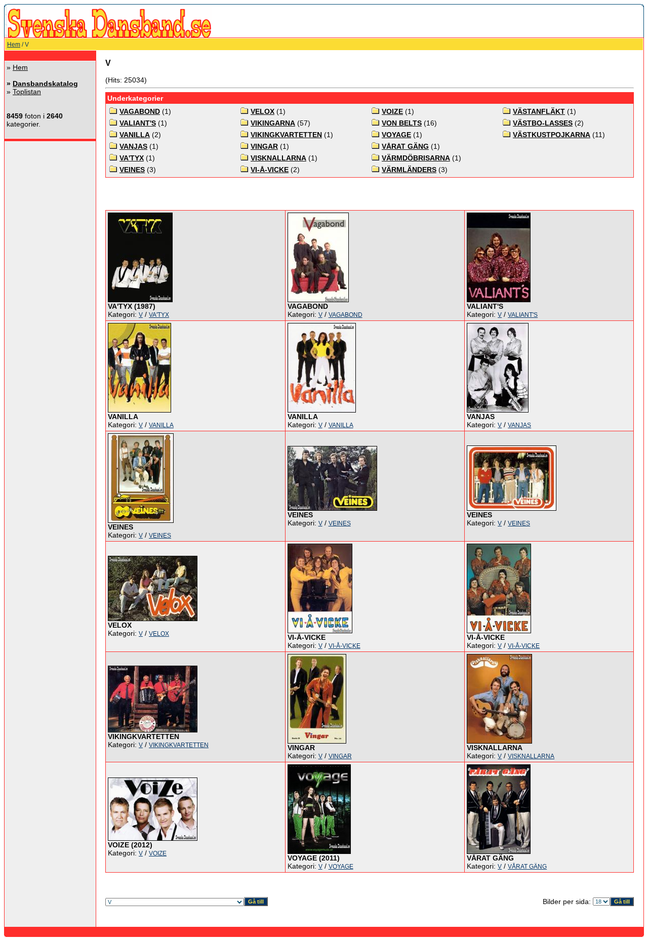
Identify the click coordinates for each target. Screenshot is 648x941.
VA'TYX (131, 158)
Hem (13, 44)
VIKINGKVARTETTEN (286, 135)
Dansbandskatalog (45, 83)
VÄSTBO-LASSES (543, 123)
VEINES (132, 170)
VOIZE (392, 111)
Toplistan (27, 92)
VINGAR (264, 146)
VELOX (262, 111)
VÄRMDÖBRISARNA (416, 158)
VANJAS (133, 146)
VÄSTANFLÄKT (539, 111)
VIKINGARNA (273, 123)
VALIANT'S (137, 123)
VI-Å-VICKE (270, 170)
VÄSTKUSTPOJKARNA (551, 135)
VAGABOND (139, 111)
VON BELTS (402, 123)
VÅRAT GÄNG (405, 146)
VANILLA (134, 135)
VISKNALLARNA (278, 158)
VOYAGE (396, 135)
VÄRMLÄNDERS (409, 170)
